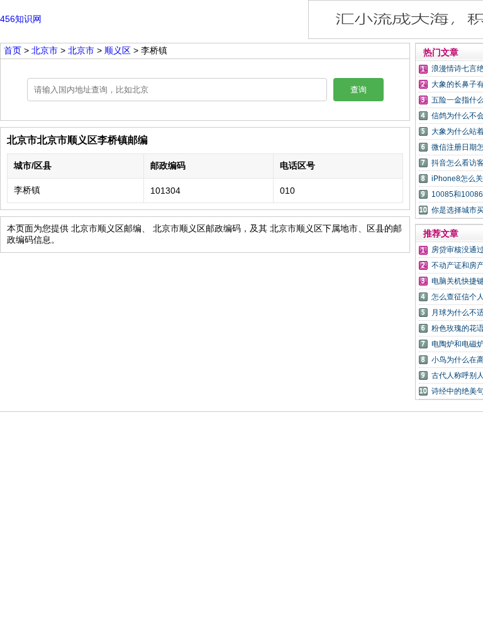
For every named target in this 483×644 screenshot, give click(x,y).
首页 (12, 50)
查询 (358, 89)
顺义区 (117, 50)
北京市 (45, 50)
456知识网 (21, 19)
